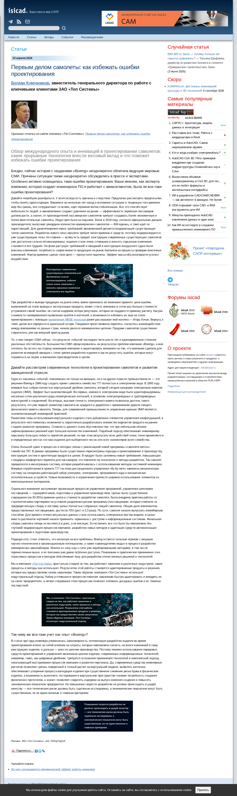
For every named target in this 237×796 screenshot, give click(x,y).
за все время (193, 117)
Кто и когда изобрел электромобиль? (196, 152)
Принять (203, 790)
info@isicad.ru (208, 367)
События (67, 37)
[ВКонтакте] (36, 750)
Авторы (49, 37)
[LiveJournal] (43, 750)
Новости (13, 37)
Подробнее (174, 386)
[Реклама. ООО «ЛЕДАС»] (165, 18)
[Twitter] (40, 750)
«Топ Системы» (42, 563)
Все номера (175, 270)
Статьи (31, 37)
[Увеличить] (87, 280)
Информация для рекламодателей (187, 391)
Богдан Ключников (30, 83)
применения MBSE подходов (67, 319)
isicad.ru (210, 354)
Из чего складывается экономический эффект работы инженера (53, 769)
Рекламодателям (92, 37)
